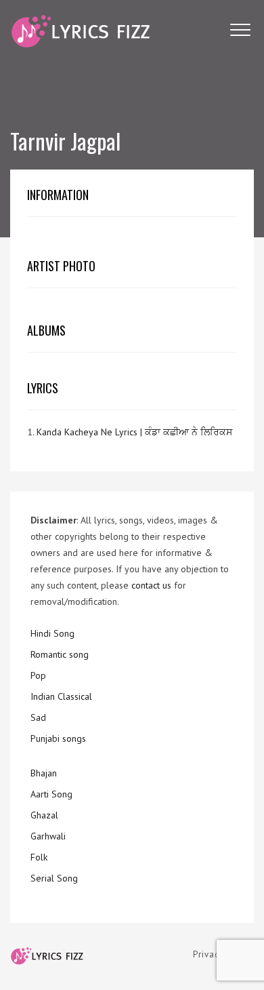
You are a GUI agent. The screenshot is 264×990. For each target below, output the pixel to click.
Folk (38, 857)
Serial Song (54, 878)
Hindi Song (52, 633)
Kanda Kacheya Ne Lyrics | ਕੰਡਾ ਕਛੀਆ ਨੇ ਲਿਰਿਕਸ (134, 432)
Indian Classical (61, 696)
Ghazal (44, 815)
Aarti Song (51, 794)
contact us (151, 585)
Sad (38, 717)
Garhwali (48, 836)
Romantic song (59, 654)
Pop (38, 675)
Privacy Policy (223, 954)
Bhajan (43, 773)
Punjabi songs (58, 738)
